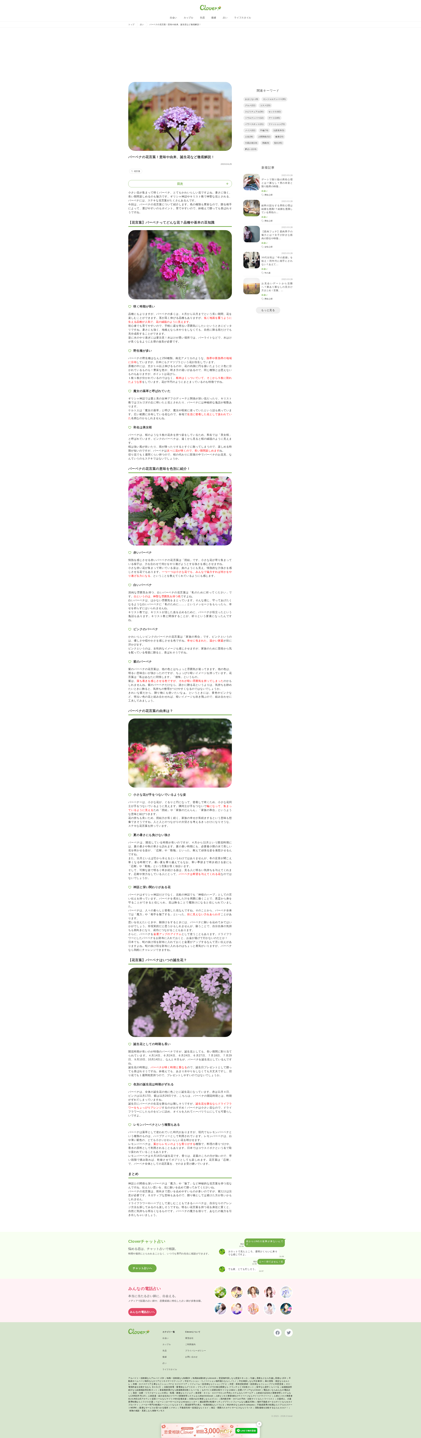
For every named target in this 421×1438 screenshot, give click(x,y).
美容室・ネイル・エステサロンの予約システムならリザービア (224, 1393)
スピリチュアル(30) (254, 112)
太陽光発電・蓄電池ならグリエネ (179, 1387)
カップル (188, 17)
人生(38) (249, 137)
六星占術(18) (251, 143)
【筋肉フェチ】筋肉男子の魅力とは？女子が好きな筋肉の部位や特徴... (277, 235)
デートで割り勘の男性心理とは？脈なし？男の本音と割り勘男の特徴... (277, 183)
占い (225, 17)
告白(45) (278, 143)
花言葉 (137, 171)
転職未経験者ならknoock (204, 1378)
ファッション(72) (277, 124)
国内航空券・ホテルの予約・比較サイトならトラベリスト (247, 1399)
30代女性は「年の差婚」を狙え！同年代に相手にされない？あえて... (277, 261)
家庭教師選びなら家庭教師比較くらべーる (179, 1390)
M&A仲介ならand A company (241, 1405)
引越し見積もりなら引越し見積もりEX (268, 1378)
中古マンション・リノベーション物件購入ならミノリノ (210, 1381)
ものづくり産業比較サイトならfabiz (218, 1390)
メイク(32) (250, 130)
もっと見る (268, 310)
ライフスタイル (242, 17)
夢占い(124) (251, 149)
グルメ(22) (250, 105)
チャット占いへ (142, 1268)
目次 (180, 183)
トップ (131, 24)
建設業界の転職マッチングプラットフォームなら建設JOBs (227, 1402)
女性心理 (268, 247)
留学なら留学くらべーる (267, 1387)
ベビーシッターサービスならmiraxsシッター (176, 1402)
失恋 (202, 17)
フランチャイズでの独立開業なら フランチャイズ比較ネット (226, 1387)
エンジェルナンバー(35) (274, 99)
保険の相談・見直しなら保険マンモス (146, 1411)
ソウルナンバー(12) (254, 118)
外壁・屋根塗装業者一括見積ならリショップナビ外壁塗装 (257, 1384)
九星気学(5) (278, 130)
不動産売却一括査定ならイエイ (194, 1408)
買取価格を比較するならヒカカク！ (271, 1408)
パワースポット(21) (254, 124)
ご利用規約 (190, 1344)
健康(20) (279, 137)
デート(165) (274, 118)
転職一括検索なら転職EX (178, 1378)
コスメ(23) (265, 105)
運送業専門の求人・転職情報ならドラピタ (204, 1405)
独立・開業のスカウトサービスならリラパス (232, 1408)
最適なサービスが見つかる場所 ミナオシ (158, 1408)
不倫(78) (264, 130)
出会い (173, 17)
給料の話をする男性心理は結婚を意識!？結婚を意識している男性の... (277, 209)
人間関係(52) (264, 137)
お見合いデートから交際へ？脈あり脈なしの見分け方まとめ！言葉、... (277, 287)
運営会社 (189, 1338)
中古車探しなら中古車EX (250, 1381)
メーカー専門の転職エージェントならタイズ (162, 1405)
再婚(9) (265, 143)
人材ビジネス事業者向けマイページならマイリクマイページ (243, 1396)
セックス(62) (275, 112)
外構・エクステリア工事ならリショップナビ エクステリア (160, 1384)
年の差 (267, 273)
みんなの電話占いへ (142, 1312)
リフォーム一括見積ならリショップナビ (208, 1384)
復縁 (213, 17)
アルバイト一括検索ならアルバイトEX (146, 1378)
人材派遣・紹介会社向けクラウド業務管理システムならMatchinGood (180, 1396)
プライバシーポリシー (195, 1351)
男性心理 (268, 195)
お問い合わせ (191, 1357)
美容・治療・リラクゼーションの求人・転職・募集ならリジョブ (163, 1393)
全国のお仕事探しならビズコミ (203, 1399)
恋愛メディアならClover (249, 1390)
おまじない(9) (251, 99)
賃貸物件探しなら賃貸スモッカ (233, 1378)
